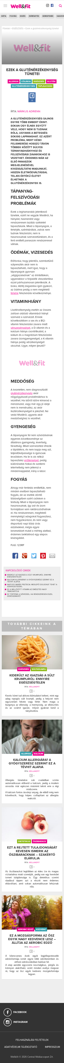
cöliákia (26, 81)
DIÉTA (3, 16)
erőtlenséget (31, 460)
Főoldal (6, 28)
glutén (51, 81)
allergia (13, 81)
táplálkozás (45, 86)
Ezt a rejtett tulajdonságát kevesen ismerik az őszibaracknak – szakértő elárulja (32, 852)
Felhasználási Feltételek (32, 1039)
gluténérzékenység (23, 86)
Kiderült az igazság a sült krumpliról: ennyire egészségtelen (32, 678)
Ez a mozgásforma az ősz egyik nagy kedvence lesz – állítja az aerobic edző (32, 939)
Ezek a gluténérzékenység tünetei (42, 28)
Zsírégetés (34, 16)
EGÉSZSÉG (17, 28)
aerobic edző (25, 929)
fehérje (14, 293)
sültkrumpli (39, 669)
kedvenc (41, 929)
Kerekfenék (47, 16)
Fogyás (13, 16)
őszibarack (39, 841)
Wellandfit (34, 687)
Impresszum (52, 1046)
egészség (39, 81)
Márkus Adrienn (28, 111)
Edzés (22, 16)
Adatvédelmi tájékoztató (20, 1046)
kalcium (38, 753)
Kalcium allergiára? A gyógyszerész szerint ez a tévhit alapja (32, 763)
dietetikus (24, 841)
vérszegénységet (20, 327)
